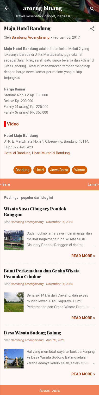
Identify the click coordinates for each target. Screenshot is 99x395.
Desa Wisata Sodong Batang (33, 333)
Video (13, 123)
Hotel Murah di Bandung (51, 153)
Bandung (22, 170)
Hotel (40, 170)
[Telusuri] (92, 9)
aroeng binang (42, 8)
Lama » (93, 184)
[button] (92, 29)
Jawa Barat (59, 170)
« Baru (5, 184)
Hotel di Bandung (17, 153)
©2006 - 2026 (49, 391)
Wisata (79, 170)
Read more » (83, 256)
